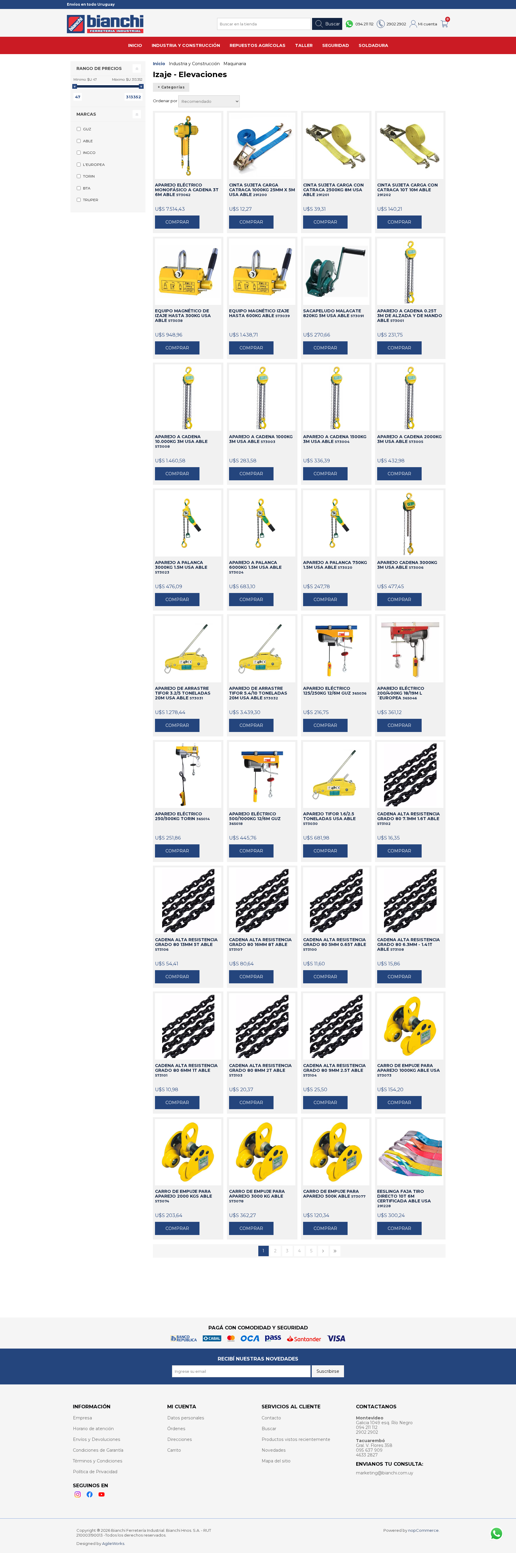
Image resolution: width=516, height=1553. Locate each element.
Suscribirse (328, 1371)
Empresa (82, 1418)
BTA (86, 188)
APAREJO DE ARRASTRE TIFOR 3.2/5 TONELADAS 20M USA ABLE (183, 693)
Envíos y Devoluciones (96, 1439)
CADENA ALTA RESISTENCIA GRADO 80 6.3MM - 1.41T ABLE (408, 944)
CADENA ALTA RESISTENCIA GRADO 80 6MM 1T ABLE (186, 1070)
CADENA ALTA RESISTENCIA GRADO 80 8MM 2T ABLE (260, 1070)
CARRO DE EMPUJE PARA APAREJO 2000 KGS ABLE (183, 1196)
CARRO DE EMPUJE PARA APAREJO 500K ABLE (334, 1194)
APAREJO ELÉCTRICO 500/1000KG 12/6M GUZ (255, 818)
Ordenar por (165, 100)
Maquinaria (234, 63)
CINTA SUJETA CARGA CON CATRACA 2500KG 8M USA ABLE (333, 190)
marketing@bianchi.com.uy (384, 1473)
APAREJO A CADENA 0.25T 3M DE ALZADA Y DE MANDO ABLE (409, 315)
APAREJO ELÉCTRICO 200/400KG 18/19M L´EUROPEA (400, 693)
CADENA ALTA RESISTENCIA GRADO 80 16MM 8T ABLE (260, 944)
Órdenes (176, 1428)
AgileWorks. (113, 1543)
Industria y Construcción (194, 63)
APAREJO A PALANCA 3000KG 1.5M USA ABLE (181, 567)
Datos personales (185, 1418)
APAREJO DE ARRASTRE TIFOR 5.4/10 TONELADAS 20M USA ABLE (258, 693)
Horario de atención (93, 1428)
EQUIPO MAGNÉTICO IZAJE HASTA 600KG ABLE (259, 313)
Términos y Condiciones (97, 1461)
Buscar (332, 24)
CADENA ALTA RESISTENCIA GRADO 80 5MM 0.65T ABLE (334, 944)
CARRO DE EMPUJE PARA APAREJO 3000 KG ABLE (257, 1196)
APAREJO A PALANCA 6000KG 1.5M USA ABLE (255, 567)
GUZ (87, 129)
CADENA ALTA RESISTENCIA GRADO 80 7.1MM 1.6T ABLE (408, 818)
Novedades (274, 1450)
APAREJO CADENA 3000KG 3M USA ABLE (407, 565)
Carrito (174, 1450)
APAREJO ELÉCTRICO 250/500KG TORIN (182, 816)
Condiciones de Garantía (98, 1450)
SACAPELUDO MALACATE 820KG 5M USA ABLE (333, 313)
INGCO (89, 152)
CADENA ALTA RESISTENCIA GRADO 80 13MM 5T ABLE (186, 944)
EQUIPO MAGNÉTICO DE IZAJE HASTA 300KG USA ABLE (183, 315)
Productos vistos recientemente (296, 1439)
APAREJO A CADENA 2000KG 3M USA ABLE (409, 439)
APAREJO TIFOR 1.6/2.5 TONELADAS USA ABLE (329, 818)
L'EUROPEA (94, 164)
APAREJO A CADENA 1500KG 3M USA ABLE (334, 439)
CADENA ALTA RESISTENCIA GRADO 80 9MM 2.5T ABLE (334, 1070)
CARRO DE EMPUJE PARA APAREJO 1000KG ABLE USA (408, 1070)
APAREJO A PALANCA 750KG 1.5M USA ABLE (335, 565)
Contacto (271, 1418)
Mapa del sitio (276, 1461)
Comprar (177, 222)
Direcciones (179, 1439)
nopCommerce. (424, 1530)
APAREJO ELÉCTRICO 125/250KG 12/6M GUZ (334, 691)
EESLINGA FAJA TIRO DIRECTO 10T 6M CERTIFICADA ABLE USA (404, 1198)
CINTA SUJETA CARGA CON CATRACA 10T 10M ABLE (407, 190)
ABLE (88, 141)
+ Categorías (171, 87)
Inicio (159, 63)
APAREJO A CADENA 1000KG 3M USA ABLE (261, 439)
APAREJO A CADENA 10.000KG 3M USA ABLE (181, 441)
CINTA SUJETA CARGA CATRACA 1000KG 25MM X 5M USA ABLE (262, 190)
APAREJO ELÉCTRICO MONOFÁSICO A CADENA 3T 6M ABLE (187, 190)
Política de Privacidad (95, 1471)
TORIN (89, 176)
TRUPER (90, 200)
